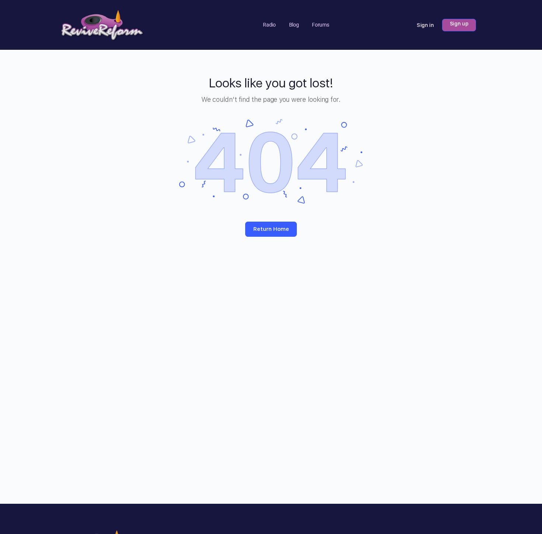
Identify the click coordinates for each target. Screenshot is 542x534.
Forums (320, 25)
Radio (269, 25)
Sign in (425, 25)
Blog (294, 25)
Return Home (271, 229)
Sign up (459, 24)
